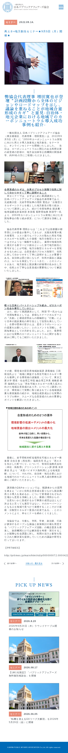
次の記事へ (56, 563)
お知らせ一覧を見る (34, 563)
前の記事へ (11, 563)
